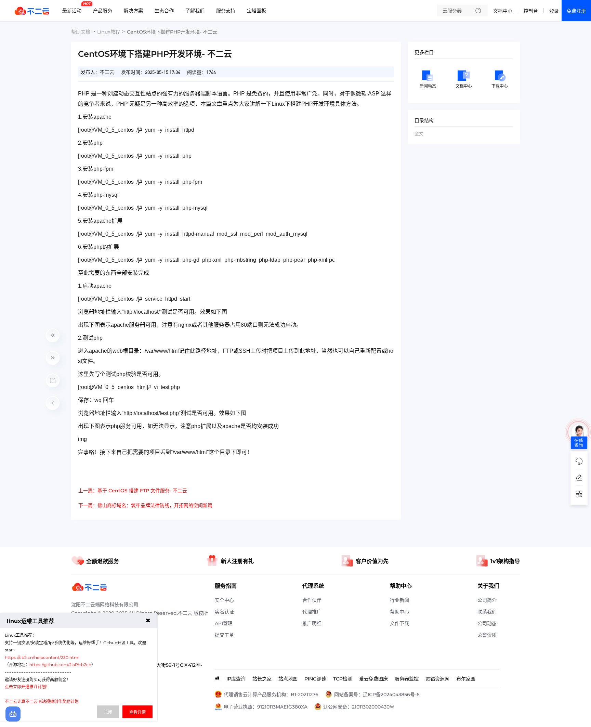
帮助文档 (80, 32)
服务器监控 (407, 679)
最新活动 (73, 8)
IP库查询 (236, 679)
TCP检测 (342, 679)
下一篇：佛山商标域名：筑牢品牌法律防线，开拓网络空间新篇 (145, 505)
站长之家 (262, 679)
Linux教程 (108, 32)
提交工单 (224, 635)
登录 (554, 11)
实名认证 (224, 612)
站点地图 (288, 679)
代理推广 (311, 612)
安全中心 (224, 600)
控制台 (531, 11)
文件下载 (399, 623)
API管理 (224, 623)
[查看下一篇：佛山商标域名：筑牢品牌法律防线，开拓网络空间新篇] (53, 358)
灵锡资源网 (437, 679)
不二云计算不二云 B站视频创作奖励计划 (42, 701)
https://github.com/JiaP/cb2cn (60, 664)
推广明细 (311, 623)
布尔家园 (465, 679)
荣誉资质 (487, 635)
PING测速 (315, 679)
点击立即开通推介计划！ (27, 686)
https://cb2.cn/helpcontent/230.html (42, 657)
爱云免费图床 (373, 679)
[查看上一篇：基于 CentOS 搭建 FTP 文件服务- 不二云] (53, 335)
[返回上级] (53, 403)
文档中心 (502, 11)
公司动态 (487, 623)
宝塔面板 (256, 11)
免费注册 (576, 11)
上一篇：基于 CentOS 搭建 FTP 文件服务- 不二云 (132, 491)
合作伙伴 (311, 600)
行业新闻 (399, 600)
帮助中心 (399, 612)
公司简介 (487, 600)
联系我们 (487, 612)
